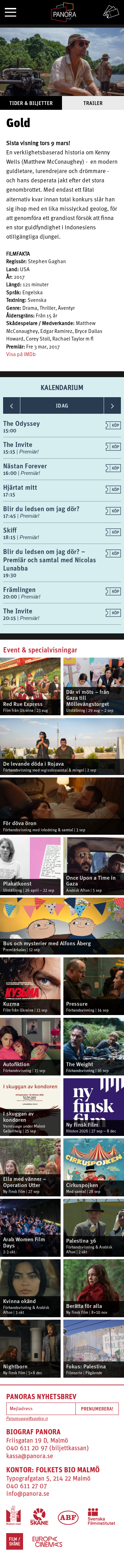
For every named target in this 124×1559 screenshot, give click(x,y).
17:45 (10, 516)
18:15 (10, 537)
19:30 (9, 575)
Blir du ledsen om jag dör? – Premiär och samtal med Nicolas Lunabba (49, 559)
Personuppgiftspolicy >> (27, 1419)
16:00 (10, 473)
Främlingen (19, 589)
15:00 (9, 430)
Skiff (10, 530)
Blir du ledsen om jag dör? (41, 509)
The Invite (17, 444)
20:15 (10, 618)
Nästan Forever (25, 466)
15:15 (10, 452)
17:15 (9, 494)
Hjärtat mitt (20, 487)
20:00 (10, 597)
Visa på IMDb (21, 354)
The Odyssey (21, 423)
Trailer (93, 103)
